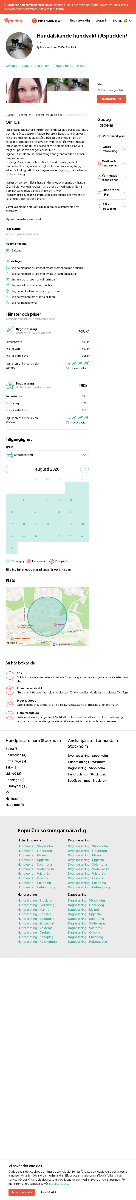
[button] (111, 136)
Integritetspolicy (59, 1183)
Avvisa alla (48, 1192)
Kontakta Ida (111, 99)
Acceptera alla (21, 1192)
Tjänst (9, 447)
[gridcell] (71, 488)
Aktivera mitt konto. (51, 9)
